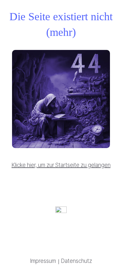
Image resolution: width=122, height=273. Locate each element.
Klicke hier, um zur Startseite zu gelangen (61, 165)
